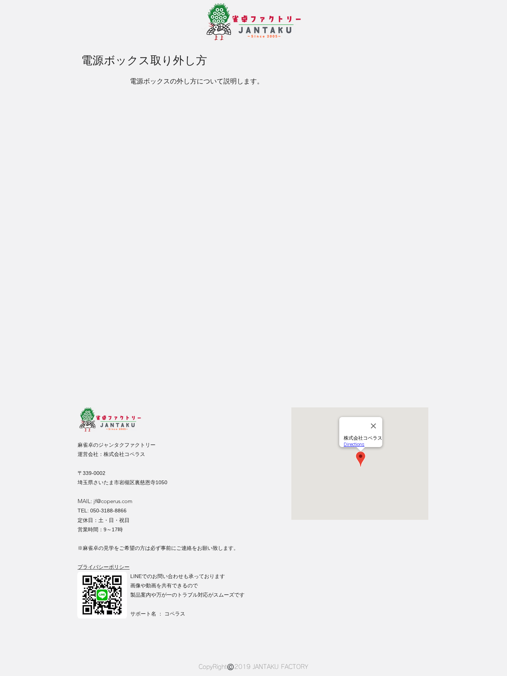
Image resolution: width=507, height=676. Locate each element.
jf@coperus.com (113, 501)
